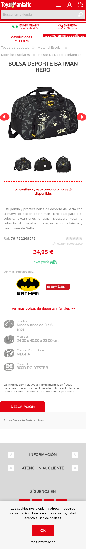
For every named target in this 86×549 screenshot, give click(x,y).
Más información (43, 542)
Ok (43, 530)
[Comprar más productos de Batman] (28, 297)
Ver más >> (43, 309)
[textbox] (38, 14)
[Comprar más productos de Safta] (57, 297)
